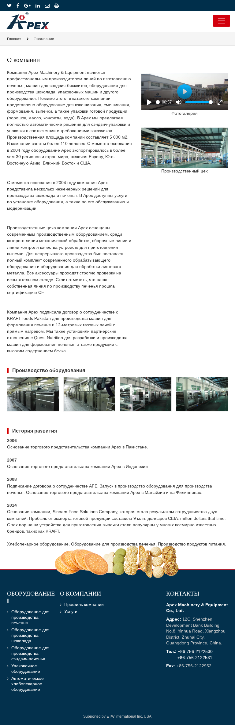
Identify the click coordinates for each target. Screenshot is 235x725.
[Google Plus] (27, 5)
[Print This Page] (56, 5)
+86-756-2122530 (195, 651)
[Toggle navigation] (221, 21)
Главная (14, 39)
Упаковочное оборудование (25, 669)
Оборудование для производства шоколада (30, 635)
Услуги (70, 611)
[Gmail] (47, 5)
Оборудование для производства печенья (30, 617)
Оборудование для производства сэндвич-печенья (30, 653)
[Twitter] (9, 5)
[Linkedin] (37, 5)
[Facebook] (18, 5)
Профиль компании (84, 604)
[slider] (158, 102)
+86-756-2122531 (194, 657)
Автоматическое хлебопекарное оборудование (27, 684)
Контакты (182, 594)
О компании (80, 594)
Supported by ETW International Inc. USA (117, 716)
